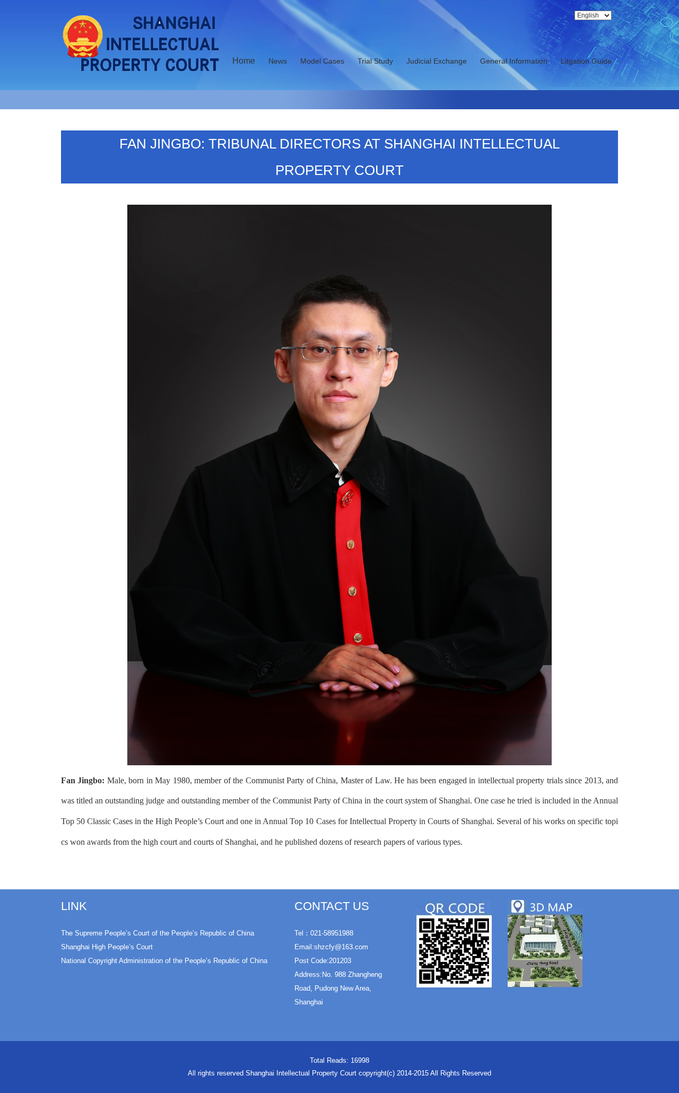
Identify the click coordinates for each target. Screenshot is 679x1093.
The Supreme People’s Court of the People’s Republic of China (157, 933)
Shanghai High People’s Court (107, 947)
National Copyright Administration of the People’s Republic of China (164, 961)
